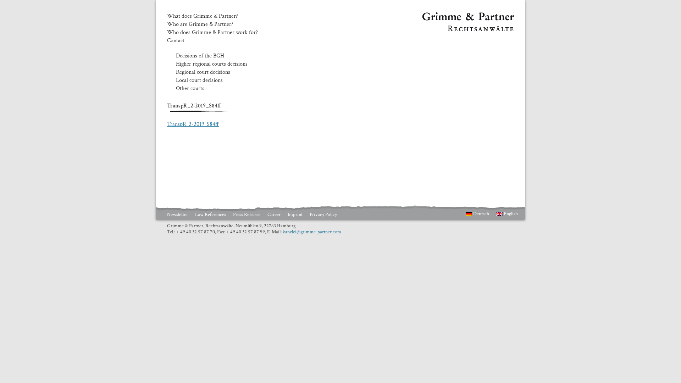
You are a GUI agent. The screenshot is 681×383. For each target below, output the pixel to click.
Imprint (295, 214)
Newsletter (177, 214)
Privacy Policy (323, 214)
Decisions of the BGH (200, 56)
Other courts (190, 88)
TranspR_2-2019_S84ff (193, 124)
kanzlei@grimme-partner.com (312, 232)
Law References (210, 214)
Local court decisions (199, 80)
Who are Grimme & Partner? (200, 24)
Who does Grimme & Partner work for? (212, 32)
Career (274, 214)
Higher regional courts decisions (212, 64)
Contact (175, 41)
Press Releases (246, 214)
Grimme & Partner (443, 15)
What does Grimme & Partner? (202, 16)
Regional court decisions (203, 72)
